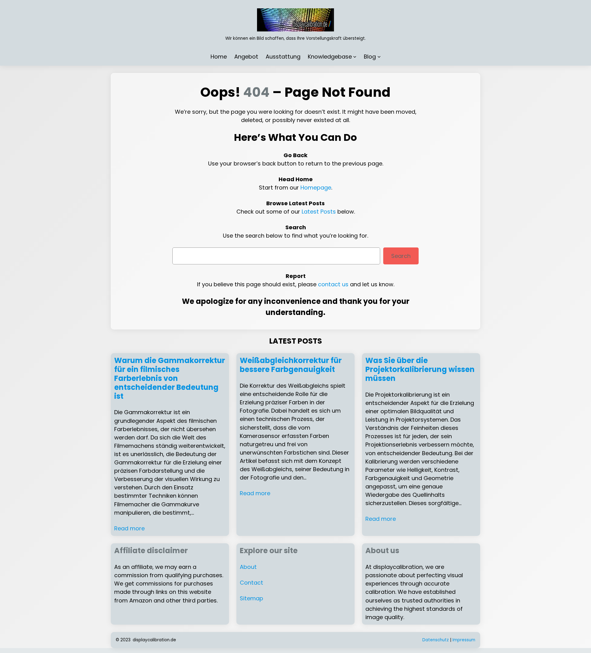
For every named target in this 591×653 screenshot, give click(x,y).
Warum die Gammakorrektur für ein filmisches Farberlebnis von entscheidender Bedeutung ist (169, 378)
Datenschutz (435, 640)
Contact (251, 582)
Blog (370, 56)
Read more (129, 528)
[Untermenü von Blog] (379, 56)
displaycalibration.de (154, 640)
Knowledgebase (330, 56)
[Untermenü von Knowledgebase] (354, 56)
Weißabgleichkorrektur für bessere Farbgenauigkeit (291, 365)
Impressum (463, 640)
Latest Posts (319, 211)
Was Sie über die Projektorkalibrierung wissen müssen (420, 369)
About (248, 567)
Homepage (315, 187)
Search (401, 256)
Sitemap (251, 598)
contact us (333, 284)
